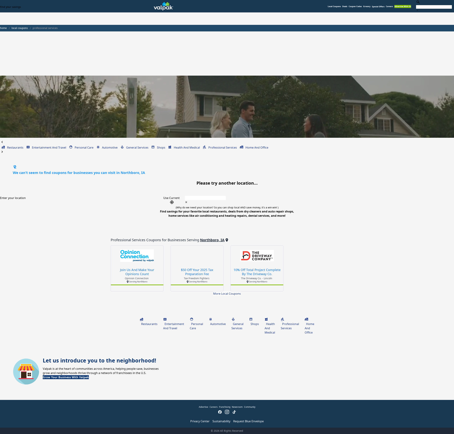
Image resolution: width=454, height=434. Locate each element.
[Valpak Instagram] (227, 412)
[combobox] (434, 6)
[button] (378, 6)
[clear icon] (186, 202)
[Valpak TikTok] (234, 412)
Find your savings (10, 7)
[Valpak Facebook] (220, 412)
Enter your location (13, 198)
